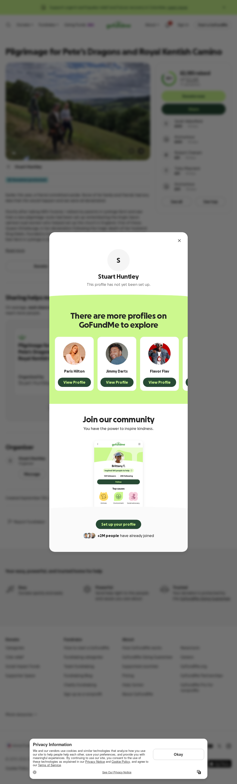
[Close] (179, 240)
